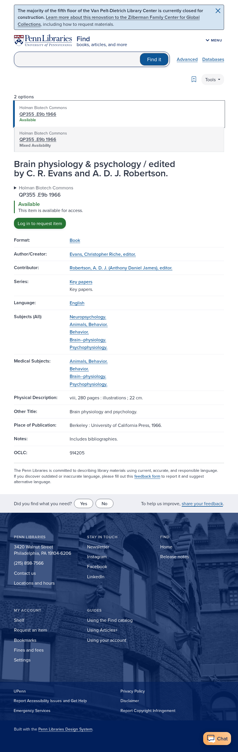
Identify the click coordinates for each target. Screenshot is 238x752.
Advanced (187, 59)
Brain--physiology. (88, 339)
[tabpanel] (119, 206)
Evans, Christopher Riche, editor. (103, 254)
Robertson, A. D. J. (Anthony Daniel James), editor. (121, 267)
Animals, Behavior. (89, 324)
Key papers (81, 281)
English (77, 303)
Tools (211, 79)
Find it (154, 59)
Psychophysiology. (88, 347)
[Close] (218, 11)
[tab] (119, 114)
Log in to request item (40, 223)
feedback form (147, 476)
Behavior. (79, 332)
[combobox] (77, 59)
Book (75, 240)
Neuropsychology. (88, 317)
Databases (213, 59)
